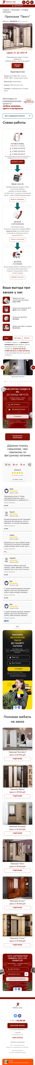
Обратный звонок (17, 1025)
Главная (6, 10)
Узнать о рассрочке (17, 239)
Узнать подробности (28, 101)
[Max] (19, 707)
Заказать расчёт (17, 65)
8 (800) (17, 1021)
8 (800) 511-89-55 (18, 148)
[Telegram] (15, 707)
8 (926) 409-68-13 (18, 154)
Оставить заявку (17, 161)
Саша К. (12, 535)
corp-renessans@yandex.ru (17, 1029)
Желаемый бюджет (19, 409)
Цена (6, 338)
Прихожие (15, 10)
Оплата (26, 338)
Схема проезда (17, 1037)
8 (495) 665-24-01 (18, 151)
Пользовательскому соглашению (18, 676)
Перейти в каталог (17, 277)
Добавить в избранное (17, 1042)
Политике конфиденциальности (18, 674)
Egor (11, 604)
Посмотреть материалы (17, 436)
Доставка (17, 338)
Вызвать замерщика (17, 199)
